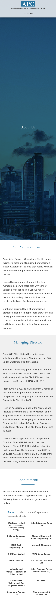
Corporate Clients (16, 515)
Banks (10, 512)
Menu (30, 13)
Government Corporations (34, 512)
